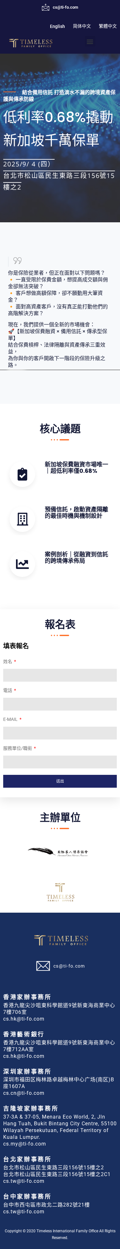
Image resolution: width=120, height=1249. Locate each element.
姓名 (8, 661)
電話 (8, 690)
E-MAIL (11, 719)
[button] (90, 41)
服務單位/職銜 (18, 748)
